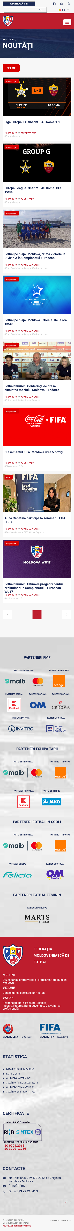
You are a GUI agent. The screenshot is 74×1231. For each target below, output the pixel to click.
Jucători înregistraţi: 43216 (22, 1083)
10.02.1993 (26, 1037)
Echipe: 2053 (13, 1074)
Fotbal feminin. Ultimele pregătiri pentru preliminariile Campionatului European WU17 (33, 587)
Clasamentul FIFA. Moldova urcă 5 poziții (34, 452)
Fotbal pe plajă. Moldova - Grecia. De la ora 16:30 (35, 322)
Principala (9, 39)
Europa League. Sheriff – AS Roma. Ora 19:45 (32, 190)
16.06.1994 (62, 1037)
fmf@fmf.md (17, 1185)
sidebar (11, 68)
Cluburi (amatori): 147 (19, 1078)
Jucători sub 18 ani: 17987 (21, 1092)
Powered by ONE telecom (60, 1220)
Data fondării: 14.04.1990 (20, 1069)
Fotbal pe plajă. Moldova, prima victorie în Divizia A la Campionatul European (34, 256)
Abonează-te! (19, 3)
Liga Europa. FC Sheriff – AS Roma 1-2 (32, 122)
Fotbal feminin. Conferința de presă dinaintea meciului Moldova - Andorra (31, 388)
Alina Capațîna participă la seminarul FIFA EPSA (34, 520)
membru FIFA (47, 1037)
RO (63, 10)
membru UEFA (10, 1037)
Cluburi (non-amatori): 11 (21, 1087)
